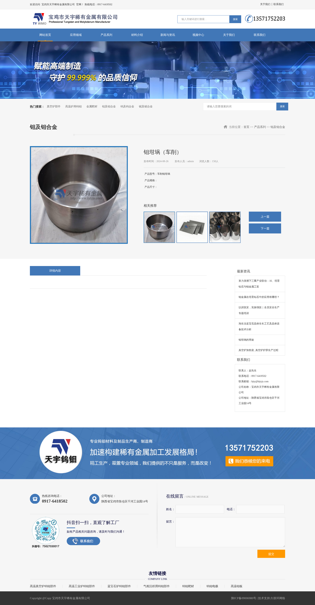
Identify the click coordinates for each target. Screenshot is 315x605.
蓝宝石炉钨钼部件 (119, 586)
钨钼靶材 (188, 586)
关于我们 (265, 4)
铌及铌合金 (146, 106)
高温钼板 (236, 586)
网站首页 (45, 34)
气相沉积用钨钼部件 (156, 586)
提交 (271, 554)
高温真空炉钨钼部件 (43, 586)
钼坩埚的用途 (246, 339)
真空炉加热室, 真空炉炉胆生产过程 (258, 350)
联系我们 (278, 4)
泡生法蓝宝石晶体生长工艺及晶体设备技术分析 (259, 326)
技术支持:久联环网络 (271, 598)
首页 (246, 126)
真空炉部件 (54, 106)
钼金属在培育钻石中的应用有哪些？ (259, 297)
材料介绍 (137, 34)
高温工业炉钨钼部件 (82, 586)
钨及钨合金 (127, 106)
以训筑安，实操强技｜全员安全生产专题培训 (259, 310)
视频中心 (198, 34)
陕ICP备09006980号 (243, 598)
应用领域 (76, 34)
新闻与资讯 (167, 34)
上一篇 (265, 216)
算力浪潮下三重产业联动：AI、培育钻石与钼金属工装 (259, 283)
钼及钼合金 (109, 106)
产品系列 (106, 34)
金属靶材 (91, 106)
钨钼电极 (212, 586)
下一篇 (265, 228)
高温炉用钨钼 (73, 106)
